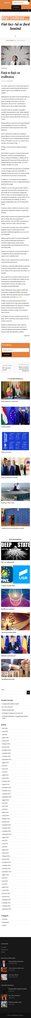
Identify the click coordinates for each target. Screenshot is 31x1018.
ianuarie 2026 (5, 747)
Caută (2, 689)
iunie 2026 (5, 731)
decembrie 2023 (6, 825)
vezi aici (18, 297)
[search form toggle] (28, 11)
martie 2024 (5, 815)
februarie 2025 (6, 781)
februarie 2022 (6, 893)
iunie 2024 (5, 806)
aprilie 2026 (5, 737)
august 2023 (5, 837)
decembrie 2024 (6, 787)
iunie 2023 (5, 843)
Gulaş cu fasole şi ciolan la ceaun (16, 968)
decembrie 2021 (6, 899)
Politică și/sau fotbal (6, 452)
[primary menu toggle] (15, 36)
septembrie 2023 (6, 834)
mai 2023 (4, 846)
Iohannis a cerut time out (8, 656)
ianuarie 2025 (5, 784)
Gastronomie (5, 922)
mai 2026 (4, 734)
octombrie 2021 (6, 906)
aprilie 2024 (5, 812)
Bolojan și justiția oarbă (8, 710)
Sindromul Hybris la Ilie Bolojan (16, 961)
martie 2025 (5, 778)
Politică (4, 68)
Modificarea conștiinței (7, 609)
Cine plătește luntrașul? (8, 679)
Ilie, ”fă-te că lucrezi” (7, 707)
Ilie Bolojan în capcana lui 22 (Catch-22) (12, 713)
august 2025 (5, 762)
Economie (4, 919)
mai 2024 (4, 809)
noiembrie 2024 (6, 790)
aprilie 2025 (5, 775)
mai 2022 (4, 884)
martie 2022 (5, 890)
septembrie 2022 (6, 871)
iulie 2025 (4, 765)
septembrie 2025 (6, 759)
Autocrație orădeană (13, 975)
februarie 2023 (6, 856)
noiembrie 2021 (6, 903)
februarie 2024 (6, 818)
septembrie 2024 (6, 797)
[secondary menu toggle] (1, 10)
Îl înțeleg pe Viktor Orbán (7, 502)
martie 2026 (5, 740)
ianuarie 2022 (5, 896)
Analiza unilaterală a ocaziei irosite (9, 401)
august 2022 (5, 874)
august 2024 (5, 800)
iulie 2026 (4, 728)
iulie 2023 (4, 840)
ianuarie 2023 (5, 859)
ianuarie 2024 (5, 822)
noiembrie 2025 (6, 753)
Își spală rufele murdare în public (10, 704)
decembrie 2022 (6, 862)
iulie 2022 (4, 878)
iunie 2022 (5, 881)
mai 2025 (4, 772)
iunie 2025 (5, 769)
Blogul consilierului (19, 1015)
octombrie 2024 (6, 793)
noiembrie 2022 (6, 865)
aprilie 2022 (5, 887)
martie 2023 (5, 853)
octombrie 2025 (6, 756)
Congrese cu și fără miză (8, 585)
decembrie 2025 (6, 750)
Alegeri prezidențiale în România (9, 477)
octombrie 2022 (6, 868)
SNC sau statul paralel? (7, 562)
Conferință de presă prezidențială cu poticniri (12, 528)
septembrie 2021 (6, 909)
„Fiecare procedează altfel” (8, 632)
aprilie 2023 (5, 850)
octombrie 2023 (6, 831)
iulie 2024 (4, 803)
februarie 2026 (6, 744)
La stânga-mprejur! (5, 426)
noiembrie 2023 (6, 828)
